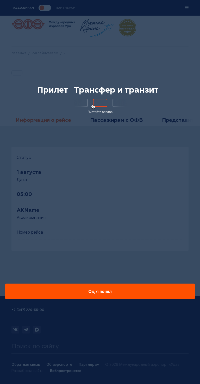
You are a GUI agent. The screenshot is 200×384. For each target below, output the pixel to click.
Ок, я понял (100, 291)
